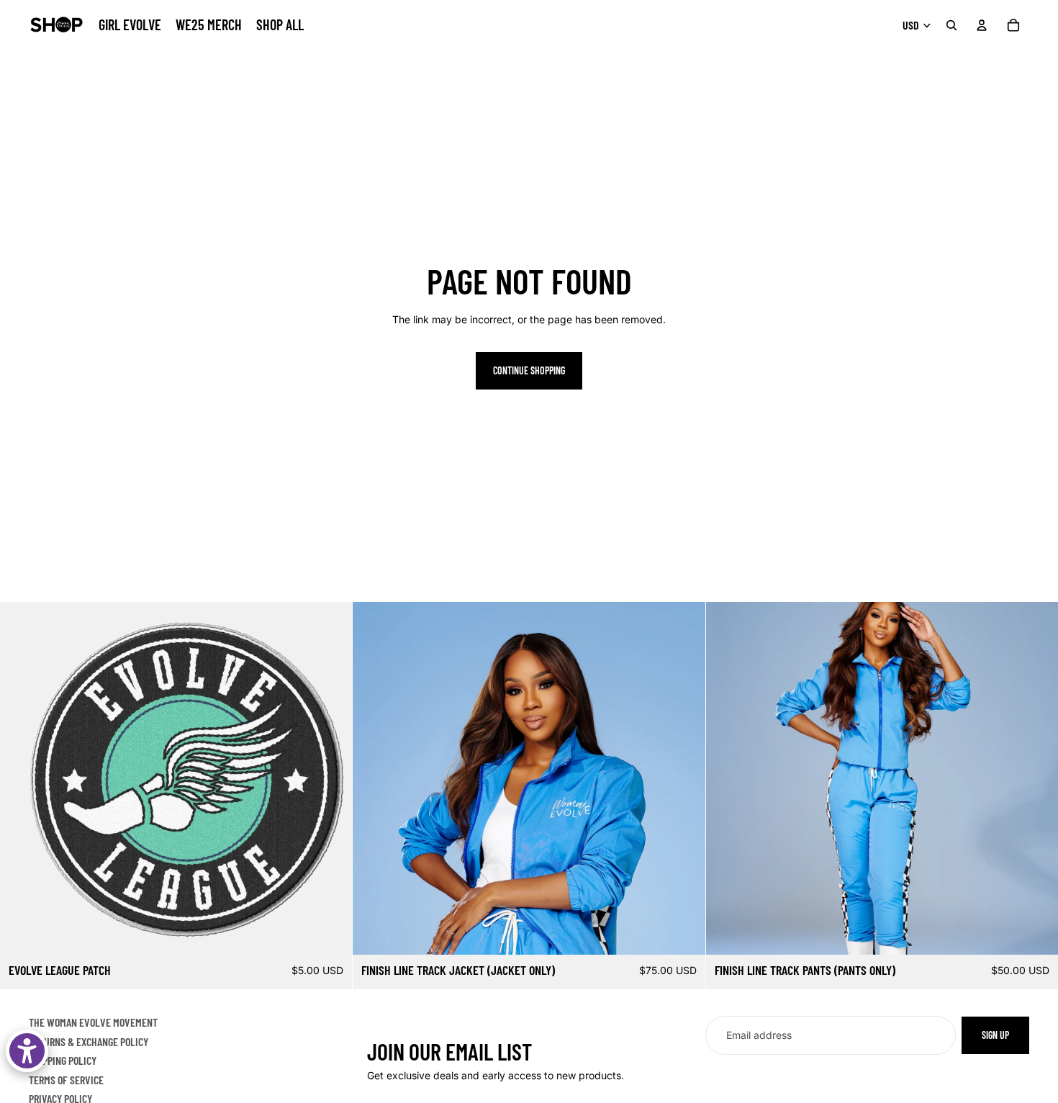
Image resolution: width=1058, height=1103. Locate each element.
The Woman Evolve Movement (93, 1022)
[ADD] (330, 933)
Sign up (995, 1035)
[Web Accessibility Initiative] (27, 1051)
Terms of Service (66, 1079)
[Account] (982, 25)
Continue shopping (529, 370)
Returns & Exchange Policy (88, 1041)
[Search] (951, 25)
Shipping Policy (62, 1060)
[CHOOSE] (683, 933)
